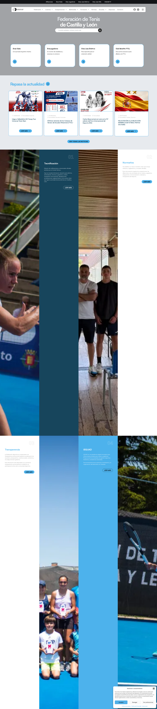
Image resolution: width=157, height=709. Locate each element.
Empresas (112, 9)
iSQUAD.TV (108, 2)
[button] (154, 688)
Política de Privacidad (136, 706)
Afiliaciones (49, 2)
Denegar (134, 702)
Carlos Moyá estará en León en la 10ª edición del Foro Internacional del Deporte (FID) (60, 121)
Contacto (120, 9)
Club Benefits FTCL (123, 49)
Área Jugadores (70, 2)
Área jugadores (52, 49)
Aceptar (121, 702)
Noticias (94, 9)
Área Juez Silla (97, 2)
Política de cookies (126, 706)
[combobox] (76, 30)
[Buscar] (100, 30)
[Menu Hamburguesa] (143, 10)
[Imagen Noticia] (25, 101)
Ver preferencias (148, 702)
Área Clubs (59, 2)
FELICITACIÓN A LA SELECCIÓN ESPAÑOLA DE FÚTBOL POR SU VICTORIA (94, 122)
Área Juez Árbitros (83, 2)
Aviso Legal (144, 706)
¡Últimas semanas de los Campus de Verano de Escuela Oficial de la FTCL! (25, 122)
